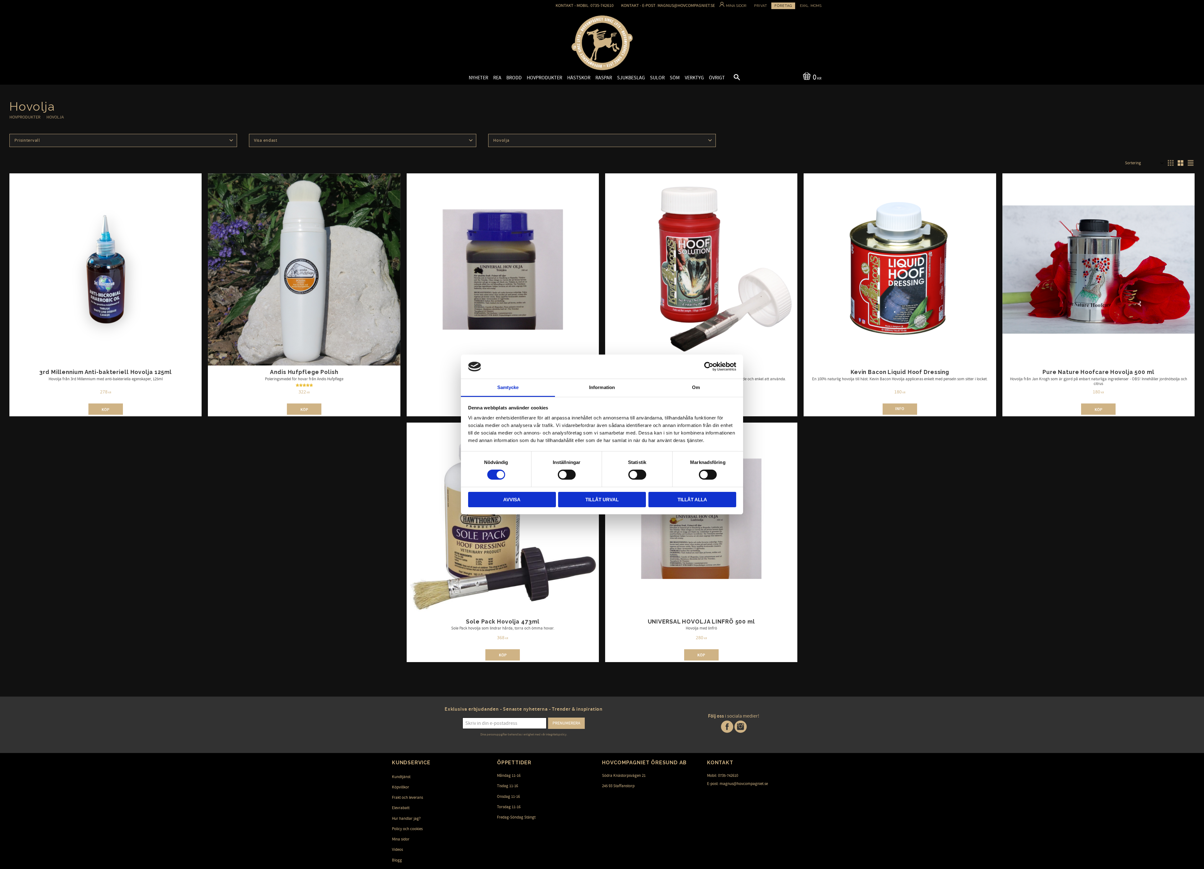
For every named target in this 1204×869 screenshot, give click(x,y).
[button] (731, 78)
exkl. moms (810, 6)
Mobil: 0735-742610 (722, 775)
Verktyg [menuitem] (694, 78)
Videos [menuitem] (397, 849)
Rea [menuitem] (497, 78)
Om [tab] (696, 387)
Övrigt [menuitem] (717, 78)
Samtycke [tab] (508, 387)
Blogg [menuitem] (397, 860)
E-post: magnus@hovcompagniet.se (737, 783)
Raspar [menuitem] (603, 78)
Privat (760, 6)
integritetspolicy (556, 734)
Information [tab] (602, 387)
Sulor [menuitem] (657, 78)
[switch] (567, 475)
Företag (783, 6)
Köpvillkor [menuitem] (400, 787)
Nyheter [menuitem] (478, 78)
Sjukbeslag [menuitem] (631, 78)
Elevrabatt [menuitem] (400, 807)
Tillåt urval (602, 499)
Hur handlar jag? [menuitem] (406, 818)
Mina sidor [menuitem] (400, 839)
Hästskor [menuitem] (578, 78)
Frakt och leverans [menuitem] (407, 797)
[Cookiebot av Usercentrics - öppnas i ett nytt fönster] (708, 366)
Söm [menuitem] (675, 78)
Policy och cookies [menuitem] (407, 828)
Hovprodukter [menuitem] (544, 78)
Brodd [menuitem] (514, 78)
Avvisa (511, 499)
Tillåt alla (692, 499)
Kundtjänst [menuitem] (401, 776)
